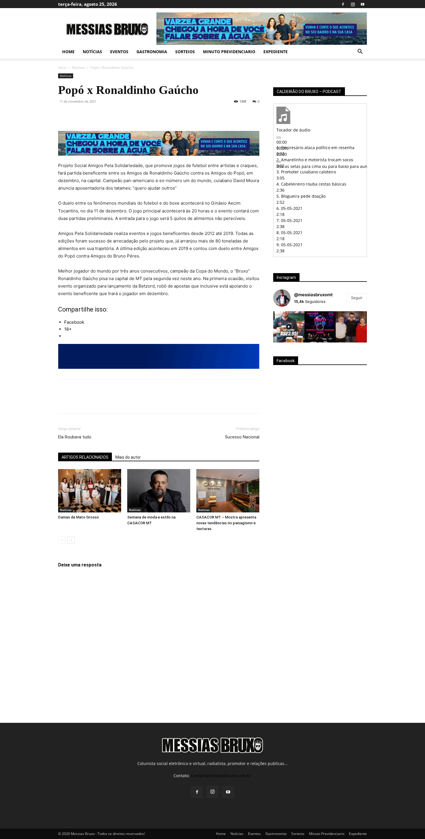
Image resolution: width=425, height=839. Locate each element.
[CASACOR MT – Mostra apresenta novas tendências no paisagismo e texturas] (227, 490)
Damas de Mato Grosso (78, 517)
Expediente (275, 51)
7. (289, 220)
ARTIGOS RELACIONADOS (85, 457)
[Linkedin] (117, 114)
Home (68, 51)
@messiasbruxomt (313, 294)
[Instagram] (352, 4)
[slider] (349, 166)
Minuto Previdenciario (229, 51)
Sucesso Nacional (242, 437)
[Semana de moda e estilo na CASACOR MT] (158, 490)
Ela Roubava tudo (74, 437)
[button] (360, 52)
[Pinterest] (90, 114)
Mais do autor (128, 457)
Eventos (119, 51)
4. (311, 184)
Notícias (92, 51)
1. (315, 147)
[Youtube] (362, 4)
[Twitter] (77, 114)
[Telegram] (130, 114)
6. (289, 208)
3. (306, 172)
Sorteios (185, 51)
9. (289, 244)
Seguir (357, 297)
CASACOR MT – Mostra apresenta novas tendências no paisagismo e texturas (226, 523)
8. (289, 232)
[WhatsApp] (104, 114)
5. (301, 196)
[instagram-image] (288, 326)
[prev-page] (61, 540)
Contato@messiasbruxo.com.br (221, 775)
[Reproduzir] (278, 137)
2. (314, 159)
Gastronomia (151, 51)
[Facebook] (343, 4)
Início (62, 67)
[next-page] (71, 540)
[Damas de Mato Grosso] (89, 490)
